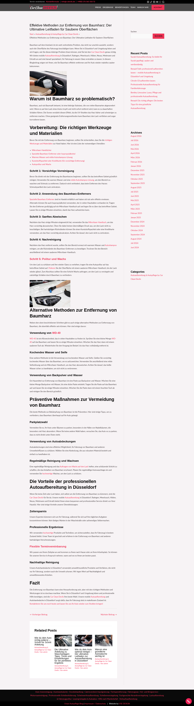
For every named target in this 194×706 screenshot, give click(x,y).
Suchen (134, 32)
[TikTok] (151, 2)
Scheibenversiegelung (109, 695)
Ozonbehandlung (76, 692)
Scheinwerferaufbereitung (88, 695)
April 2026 (135, 153)
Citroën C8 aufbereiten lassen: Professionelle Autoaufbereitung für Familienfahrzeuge (145, 84)
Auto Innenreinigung (43, 692)
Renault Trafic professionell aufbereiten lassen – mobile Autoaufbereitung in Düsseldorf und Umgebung (147, 72)
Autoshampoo (111, 245)
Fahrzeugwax (133, 692)
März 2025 (135, 209)
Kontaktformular (53, 2)
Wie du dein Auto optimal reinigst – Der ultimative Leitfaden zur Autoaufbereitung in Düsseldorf (83, 655)
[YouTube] (157, 2)
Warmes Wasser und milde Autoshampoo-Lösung (52, 157)
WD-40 (56, 332)
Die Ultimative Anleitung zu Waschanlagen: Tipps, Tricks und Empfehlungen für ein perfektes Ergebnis (63, 656)
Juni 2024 (135, 248)
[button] (158, 7)
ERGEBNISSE (108, 7)
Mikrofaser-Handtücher (41, 150)
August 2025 (136, 188)
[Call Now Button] (189, 701)
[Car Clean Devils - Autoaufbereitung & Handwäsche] (43, 7)
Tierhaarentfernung (118, 692)
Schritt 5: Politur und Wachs (48, 258)
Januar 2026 (136, 166)
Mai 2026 (135, 149)
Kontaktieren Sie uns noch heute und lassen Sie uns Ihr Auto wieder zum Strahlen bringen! (66, 604)
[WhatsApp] (160, 2)
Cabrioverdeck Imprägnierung (97, 692)
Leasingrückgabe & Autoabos (85, 699)
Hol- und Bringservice (149, 692)
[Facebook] (154, 2)
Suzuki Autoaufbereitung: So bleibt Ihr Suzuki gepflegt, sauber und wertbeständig (146, 60)
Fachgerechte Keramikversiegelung (133, 695)
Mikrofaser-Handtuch (97, 222)
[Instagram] (148, 2)
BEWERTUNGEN (122, 7)
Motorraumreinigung (38, 695)
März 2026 (135, 158)
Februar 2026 (136, 162)
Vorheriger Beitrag (38, 615)
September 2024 (138, 235)
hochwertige (47, 474)
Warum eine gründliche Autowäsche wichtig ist (101, 652)
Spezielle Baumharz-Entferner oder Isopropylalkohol (53, 154)
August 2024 (136, 239)
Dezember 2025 (137, 170)
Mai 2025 (135, 200)
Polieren (51, 268)
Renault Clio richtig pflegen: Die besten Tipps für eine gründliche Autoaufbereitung (147, 104)
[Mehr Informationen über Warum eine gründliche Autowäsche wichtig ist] (103, 640)
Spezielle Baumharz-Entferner (42, 199)
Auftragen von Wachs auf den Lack (73, 467)
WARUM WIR (142, 7)
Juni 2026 (135, 145)
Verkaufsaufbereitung (128, 699)
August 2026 (136, 136)
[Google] (163, 2)
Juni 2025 (135, 196)
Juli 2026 (134, 140)
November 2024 (138, 226)
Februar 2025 (136, 213)
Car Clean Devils (98, 52)
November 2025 (138, 175)
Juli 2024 (134, 243)
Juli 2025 (134, 192)
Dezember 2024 (137, 222)
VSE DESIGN (124, 704)
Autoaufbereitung (52, 56)
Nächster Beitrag (109, 615)
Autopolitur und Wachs (41, 164)
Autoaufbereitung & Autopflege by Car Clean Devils (42, 650)
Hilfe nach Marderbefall (108, 699)
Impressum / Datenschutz (95, 704)
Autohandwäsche (60, 692)
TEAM (132, 7)
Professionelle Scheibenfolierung (62, 695)
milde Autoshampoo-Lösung (82, 180)
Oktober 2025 (137, 179)
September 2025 (138, 183)
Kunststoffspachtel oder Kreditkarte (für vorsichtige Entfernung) (58, 161)
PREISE (98, 7)
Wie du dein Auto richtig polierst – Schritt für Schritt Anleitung (42, 641)
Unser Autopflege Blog (73, 704)
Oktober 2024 (137, 230)
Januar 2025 (136, 218)
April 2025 (135, 205)
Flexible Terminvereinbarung (48, 546)
